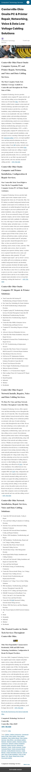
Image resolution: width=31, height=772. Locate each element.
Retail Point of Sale (18, 756)
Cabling (7, 734)
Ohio (16, 102)
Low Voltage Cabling (20, 740)
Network (3, 741)
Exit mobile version (15, 769)
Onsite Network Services (14, 750)
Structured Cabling (6, 758)
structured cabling (9, 138)
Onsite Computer (16, 747)
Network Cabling (11, 741)
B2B (12, 600)
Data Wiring (10, 740)
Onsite (9, 747)
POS (7, 756)
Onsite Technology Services (14, 752)
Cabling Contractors (15, 734)
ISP (15, 145)
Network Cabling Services (8, 745)
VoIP (13, 471)
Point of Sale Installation (11, 754)
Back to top (27, 764)
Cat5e (20, 464)
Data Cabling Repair (13, 738)
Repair (10, 756)
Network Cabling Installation (17, 743)
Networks (4, 747)
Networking (20, 745)
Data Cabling (12, 736)
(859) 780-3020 (16, 162)
